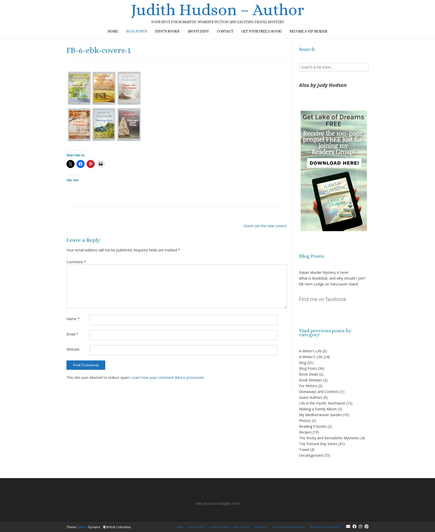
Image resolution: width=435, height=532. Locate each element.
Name (73, 318)
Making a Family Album (318, 409)
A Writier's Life (310, 356)
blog (302, 362)
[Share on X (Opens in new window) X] (70, 164)
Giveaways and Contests (319, 391)
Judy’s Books (167, 31)
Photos (305, 420)
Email (72, 334)
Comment (76, 261)
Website (73, 349)
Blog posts (136, 31)
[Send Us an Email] (348, 526)
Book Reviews (310, 380)
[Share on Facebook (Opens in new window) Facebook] (81, 164)
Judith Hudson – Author (217, 10)
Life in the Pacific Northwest (322, 403)
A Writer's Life (310, 351)
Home (113, 31)
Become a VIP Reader (308, 31)
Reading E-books (313, 426)
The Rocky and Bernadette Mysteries (329, 438)
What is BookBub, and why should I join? (332, 278)
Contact (225, 31)
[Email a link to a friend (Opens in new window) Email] (101, 164)
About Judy (198, 31)
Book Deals (308, 374)
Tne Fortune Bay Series (318, 443)
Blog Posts (308, 368)
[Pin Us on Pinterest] (367, 526)
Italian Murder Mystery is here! (323, 272)
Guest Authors (310, 397)
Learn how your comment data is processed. (167, 377)
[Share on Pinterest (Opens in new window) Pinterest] (91, 164)
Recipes (305, 432)
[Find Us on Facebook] (354, 526)
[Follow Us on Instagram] (360, 526)
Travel (304, 449)
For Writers (308, 385)
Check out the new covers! (264, 225)
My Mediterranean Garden (320, 414)
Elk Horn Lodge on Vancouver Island (328, 284)
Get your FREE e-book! (261, 31)
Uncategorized (311, 455)
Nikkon (83, 527)
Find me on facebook (322, 299)
